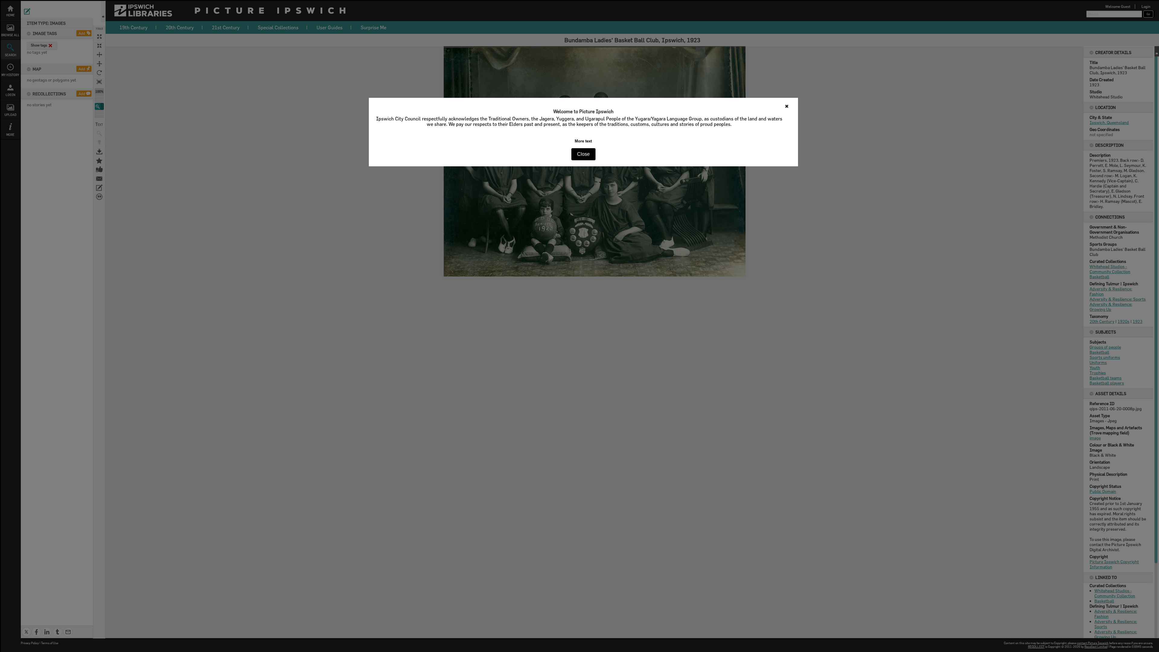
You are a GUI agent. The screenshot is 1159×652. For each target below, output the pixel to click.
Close (583, 154)
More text (583, 141)
